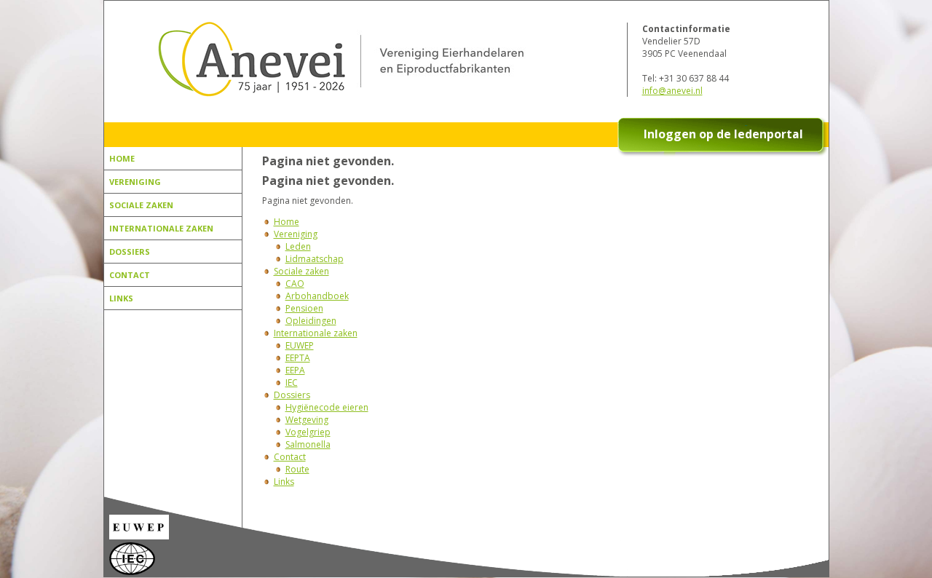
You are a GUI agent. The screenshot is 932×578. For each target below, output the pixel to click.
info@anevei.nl (672, 90)
